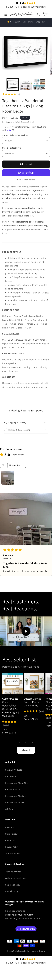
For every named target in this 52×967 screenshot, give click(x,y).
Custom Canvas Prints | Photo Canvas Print (32, 702)
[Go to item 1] (7, 478)
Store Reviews (12, 833)
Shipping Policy (12, 884)
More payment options (26, 180)
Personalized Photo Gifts (16, 783)
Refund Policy (11, 891)
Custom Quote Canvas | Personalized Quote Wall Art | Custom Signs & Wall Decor (10, 707)
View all (26, 750)
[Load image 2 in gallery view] (26, 84)
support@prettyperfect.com (19, 914)
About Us (9, 827)
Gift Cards (10, 809)
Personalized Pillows (15, 802)
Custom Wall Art (12, 789)
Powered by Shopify (37, 951)
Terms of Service (13, 853)
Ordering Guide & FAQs (15, 878)
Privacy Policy (11, 846)
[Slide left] (3, 85)
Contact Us (10, 840)
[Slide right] (49, 85)
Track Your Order (13, 871)
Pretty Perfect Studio (21, 951)
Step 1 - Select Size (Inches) (15, 135)
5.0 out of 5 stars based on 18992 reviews (26, 6)
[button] (6, 14)
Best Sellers (10, 776)
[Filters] (3, 465)
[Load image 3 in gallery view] (39, 84)
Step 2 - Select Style (11, 148)
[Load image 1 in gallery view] (13, 84)
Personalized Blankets (15, 796)
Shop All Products (13, 769)
